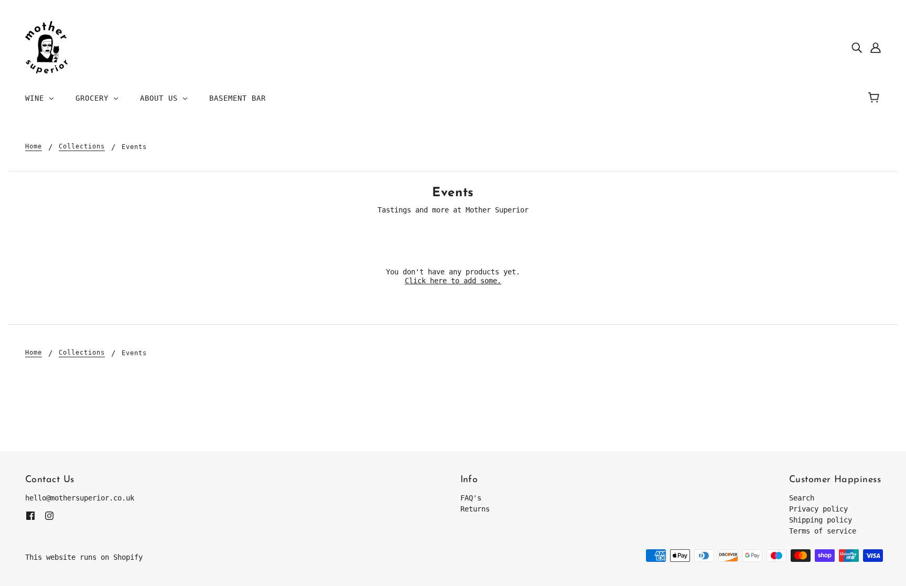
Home (33, 146)
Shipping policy (820, 520)
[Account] (875, 47)
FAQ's (470, 498)
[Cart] (875, 98)
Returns (475, 509)
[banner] (46, 46)
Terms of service (822, 531)
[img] (856, 47)
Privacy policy (818, 509)
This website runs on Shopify (84, 557)
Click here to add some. (453, 280)
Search (801, 498)
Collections (82, 146)
